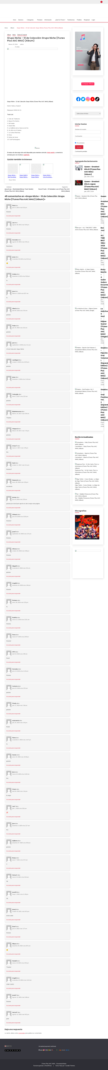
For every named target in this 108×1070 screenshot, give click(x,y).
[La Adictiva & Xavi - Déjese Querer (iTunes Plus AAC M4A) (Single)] (87, 309)
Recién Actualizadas (84, 437)
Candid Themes (70, 1065)
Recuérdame (80, 143)
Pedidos (79, 20)
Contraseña (78, 136)
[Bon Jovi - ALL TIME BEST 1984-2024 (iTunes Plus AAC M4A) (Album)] (87, 229)
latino (14, 34)
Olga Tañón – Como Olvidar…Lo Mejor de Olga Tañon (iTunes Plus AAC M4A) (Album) (87, 487)
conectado (21, 1033)
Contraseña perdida (81, 151)
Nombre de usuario (80, 129)
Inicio (14, 20)
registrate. (26, 155)
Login (93, 20)
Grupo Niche (12, 180)
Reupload (87, 20)
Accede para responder (13, 216)
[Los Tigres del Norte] (87, 539)
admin (22, 44)
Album (9, 34)
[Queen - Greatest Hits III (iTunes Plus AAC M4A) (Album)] (79, 168)
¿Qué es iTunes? (60, 20)
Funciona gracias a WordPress (42, 1065)
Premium (39, 20)
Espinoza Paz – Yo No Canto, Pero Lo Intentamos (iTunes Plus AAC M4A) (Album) (86, 472)
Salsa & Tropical (22, 34)
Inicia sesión (50, 152)
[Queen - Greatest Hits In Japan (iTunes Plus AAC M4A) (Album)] (79, 183)
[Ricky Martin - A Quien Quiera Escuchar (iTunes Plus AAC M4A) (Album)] (87, 271)
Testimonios (71, 20)
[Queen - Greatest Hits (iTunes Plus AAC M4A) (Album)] (87, 197)
